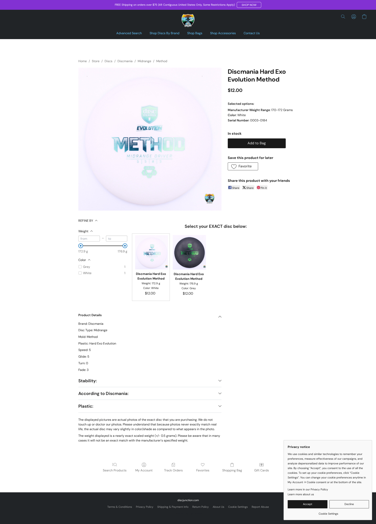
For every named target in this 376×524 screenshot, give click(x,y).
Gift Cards (261, 470)
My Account (144, 470)
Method (161, 61)
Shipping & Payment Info (172, 507)
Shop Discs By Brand (164, 33)
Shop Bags (194, 33)
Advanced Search (129, 33)
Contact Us (252, 33)
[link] (328, 512)
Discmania (125, 61)
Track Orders (173, 470)
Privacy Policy (144, 507)
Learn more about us (301, 494)
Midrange (144, 61)
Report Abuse (260, 507)
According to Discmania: (103, 393)
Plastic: (85, 406)
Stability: (87, 381)
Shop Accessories (223, 33)
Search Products (115, 470)
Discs (108, 61)
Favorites (202, 470)
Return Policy (200, 507)
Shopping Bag (232, 470)
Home (82, 61)
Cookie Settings (238, 507)
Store (95, 61)
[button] (249, 5)
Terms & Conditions (119, 507)
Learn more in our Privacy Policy (308, 489)
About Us (218, 507)
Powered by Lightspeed (188, 513)
